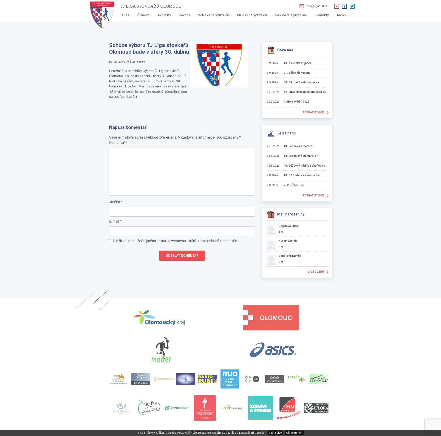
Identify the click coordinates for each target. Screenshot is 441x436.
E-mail (115, 221)
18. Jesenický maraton (299, 146)
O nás (125, 15)
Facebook (344, 6)
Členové (143, 15)
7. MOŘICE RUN (294, 185)
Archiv (341, 15)
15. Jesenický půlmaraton (301, 155)
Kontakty (322, 15)
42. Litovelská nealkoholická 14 (305, 92)
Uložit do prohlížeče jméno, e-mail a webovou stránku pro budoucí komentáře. (175, 241)
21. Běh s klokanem (297, 72)
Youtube (336, 6)
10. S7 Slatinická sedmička (301, 175)
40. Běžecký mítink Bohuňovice (304, 165)
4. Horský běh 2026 (296, 101)
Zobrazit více (313, 112)
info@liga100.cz (317, 6)
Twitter (352, 6)
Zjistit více (275, 432)
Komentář (118, 142)
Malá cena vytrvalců (252, 15)
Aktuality (164, 15)
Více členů (316, 271)
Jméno (116, 202)
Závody (184, 15)
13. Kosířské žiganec (297, 63)
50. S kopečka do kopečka (301, 82)
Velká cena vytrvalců (213, 15)
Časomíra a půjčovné (291, 15)
